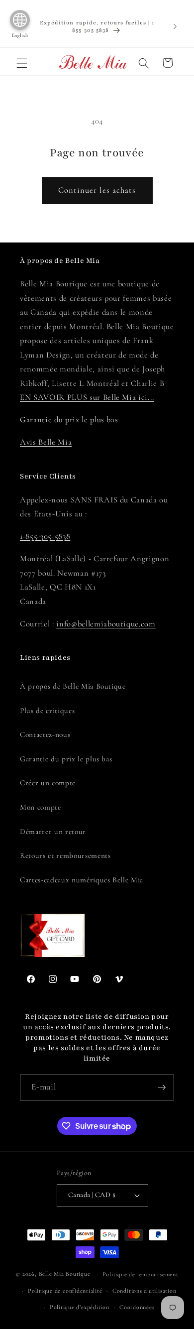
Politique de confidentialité (65, 1290)
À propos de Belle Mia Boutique (73, 686)
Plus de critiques (47, 710)
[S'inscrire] (162, 1087)
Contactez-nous (45, 734)
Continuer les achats (97, 190)
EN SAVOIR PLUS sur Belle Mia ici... (87, 397)
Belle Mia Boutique (65, 1274)
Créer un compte (48, 782)
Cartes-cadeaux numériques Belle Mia (81, 879)
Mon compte (40, 807)
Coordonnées (136, 1307)
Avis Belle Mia (46, 442)
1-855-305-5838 (45, 536)
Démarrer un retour (53, 831)
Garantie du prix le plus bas (69, 420)
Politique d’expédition (79, 1307)
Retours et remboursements (65, 855)
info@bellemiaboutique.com (106, 624)
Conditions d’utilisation (144, 1290)
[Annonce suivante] (175, 26)
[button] (22, 63)
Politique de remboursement (140, 1274)
